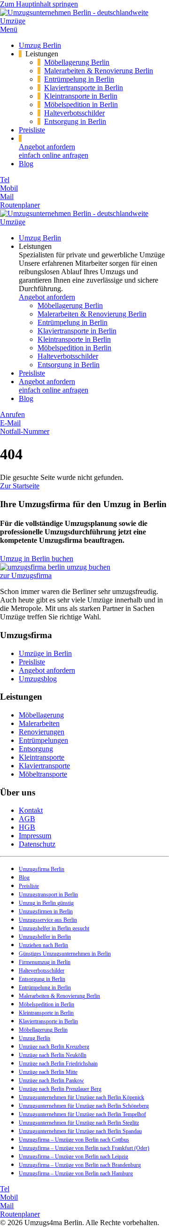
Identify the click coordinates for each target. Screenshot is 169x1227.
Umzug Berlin (40, 45)
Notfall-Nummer (24, 431)
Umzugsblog (38, 679)
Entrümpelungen (43, 740)
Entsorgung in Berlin (75, 121)
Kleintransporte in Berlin (80, 96)
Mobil (9, 188)
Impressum (35, 836)
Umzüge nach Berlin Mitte (48, 1072)
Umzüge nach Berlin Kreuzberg (54, 1046)
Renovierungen (41, 732)
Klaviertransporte (44, 766)
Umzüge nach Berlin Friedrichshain (58, 1063)
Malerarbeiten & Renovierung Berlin (98, 71)
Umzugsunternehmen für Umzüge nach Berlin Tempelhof (82, 1114)
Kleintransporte (41, 757)
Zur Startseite (19, 486)
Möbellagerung (41, 715)
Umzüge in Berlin (45, 653)
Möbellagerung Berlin (76, 62)
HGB (27, 827)
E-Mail (10, 423)
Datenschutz (37, 844)
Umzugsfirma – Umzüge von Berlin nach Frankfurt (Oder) (84, 1148)
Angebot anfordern (47, 297)
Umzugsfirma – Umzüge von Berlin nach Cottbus (74, 1139)
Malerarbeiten (39, 723)
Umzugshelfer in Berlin (45, 937)
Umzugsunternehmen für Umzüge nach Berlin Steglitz (79, 1122)
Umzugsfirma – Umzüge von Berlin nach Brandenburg (80, 1165)
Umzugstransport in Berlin (48, 894)
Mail (7, 197)
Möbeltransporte (43, 774)
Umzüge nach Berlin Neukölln (52, 1055)
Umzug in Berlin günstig (46, 903)
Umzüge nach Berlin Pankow (51, 1080)
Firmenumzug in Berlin (44, 962)
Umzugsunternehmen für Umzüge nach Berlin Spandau (80, 1131)
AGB (27, 819)
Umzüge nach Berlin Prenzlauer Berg (60, 1089)
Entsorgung (36, 749)
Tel (4, 180)
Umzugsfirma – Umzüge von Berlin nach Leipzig (73, 1156)
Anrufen (12, 414)
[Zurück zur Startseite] (84, 21)
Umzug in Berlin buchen (36, 559)
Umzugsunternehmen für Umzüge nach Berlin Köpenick (81, 1097)
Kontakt (31, 810)
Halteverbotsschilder (74, 113)
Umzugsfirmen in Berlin (46, 911)
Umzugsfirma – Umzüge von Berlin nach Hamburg (76, 1173)
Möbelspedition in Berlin (81, 104)
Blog (26, 164)
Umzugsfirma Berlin (41, 869)
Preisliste (32, 130)
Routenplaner (20, 205)
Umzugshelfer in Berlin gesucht (54, 928)
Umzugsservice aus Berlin (48, 920)
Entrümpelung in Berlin (79, 79)
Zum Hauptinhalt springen (39, 4)
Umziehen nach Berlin (43, 945)
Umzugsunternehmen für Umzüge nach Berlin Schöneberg (84, 1106)
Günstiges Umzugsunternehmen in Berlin (65, 953)
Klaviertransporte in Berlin (83, 88)
